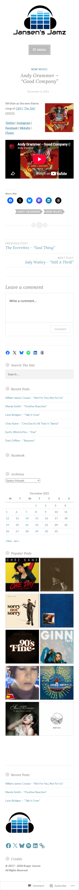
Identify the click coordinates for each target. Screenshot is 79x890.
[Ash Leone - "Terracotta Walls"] (57, 575)
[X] (14, 352)
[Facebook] (7, 352)
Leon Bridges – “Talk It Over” (22, 414)
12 (7, 518)
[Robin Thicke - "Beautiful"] (57, 719)
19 (7, 524)
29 (36, 531)
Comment (60, 329)
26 (7, 531)
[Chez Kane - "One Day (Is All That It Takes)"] (22, 575)
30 (46, 531)
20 (17, 524)
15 (36, 518)
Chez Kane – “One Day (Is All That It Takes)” (32, 423)
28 (27, 531)
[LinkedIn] (35, 352)
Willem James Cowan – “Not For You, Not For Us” (34, 397)
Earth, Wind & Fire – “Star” (21, 432)
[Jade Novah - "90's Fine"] (22, 647)
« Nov (8, 541)
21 (27, 524)
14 (27, 518)
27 (17, 531)
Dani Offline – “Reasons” (20, 440)
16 (46, 518)
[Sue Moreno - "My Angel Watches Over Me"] (22, 719)
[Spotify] (28, 352)
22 (36, 524)
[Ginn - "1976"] (57, 647)
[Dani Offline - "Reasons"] (57, 611)
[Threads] (42, 352)
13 (17, 518)
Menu (41, 49)
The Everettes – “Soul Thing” (30, 246)
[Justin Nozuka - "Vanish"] (22, 683)
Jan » (16, 541)
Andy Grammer (28, 211)
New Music (39, 69)
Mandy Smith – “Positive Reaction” (26, 406)
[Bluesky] (21, 352)
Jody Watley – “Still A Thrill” (49, 260)
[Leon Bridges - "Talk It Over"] (57, 683)
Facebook (18, 455)
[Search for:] (39, 374)
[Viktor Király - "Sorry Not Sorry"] (22, 611)
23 (46, 524)
